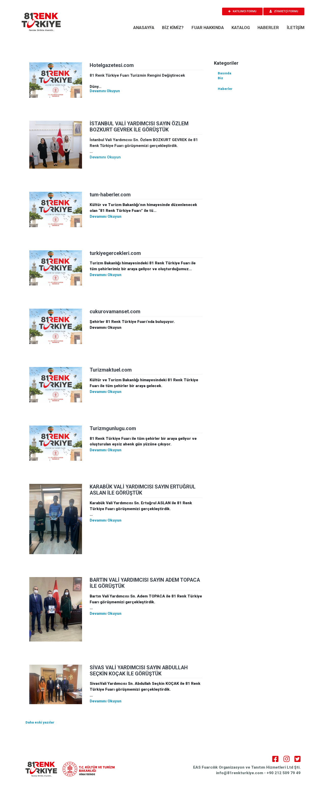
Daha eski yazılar (39, 722)
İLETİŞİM (295, 27)
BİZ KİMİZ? (173, 27)
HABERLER (268, 27)
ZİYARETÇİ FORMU (285, 11)
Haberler (225, 89)
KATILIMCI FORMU (244, 11)
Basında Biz (224, 75)
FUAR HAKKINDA (208, 27)
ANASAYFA (143, 27)
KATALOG (241, 27)
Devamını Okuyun (105, 91)
